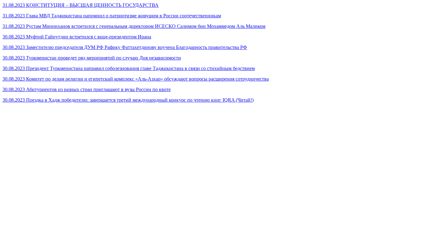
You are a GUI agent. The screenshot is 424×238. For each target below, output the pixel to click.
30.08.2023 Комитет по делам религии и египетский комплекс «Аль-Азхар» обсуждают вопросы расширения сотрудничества (135, 79)
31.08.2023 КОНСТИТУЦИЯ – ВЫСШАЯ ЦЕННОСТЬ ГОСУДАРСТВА (80, 5)
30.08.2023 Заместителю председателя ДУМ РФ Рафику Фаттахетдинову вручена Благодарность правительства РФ (124, 47)
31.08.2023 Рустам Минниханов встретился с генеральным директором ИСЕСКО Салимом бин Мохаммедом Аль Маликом (133, 26)
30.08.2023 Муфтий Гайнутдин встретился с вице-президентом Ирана (76, 36)
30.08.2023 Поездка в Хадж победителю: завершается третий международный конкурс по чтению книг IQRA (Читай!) (128, 100)
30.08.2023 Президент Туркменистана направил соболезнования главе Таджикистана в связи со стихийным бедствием (128, 68)
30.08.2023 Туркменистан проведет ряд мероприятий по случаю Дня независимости (91, 57)
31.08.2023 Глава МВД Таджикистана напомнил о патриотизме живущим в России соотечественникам (111, 15)
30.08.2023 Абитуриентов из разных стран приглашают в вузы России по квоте (86, 89)
